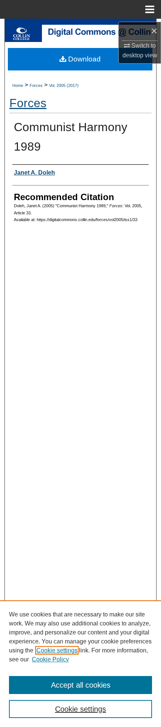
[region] (80, 663)
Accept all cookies (80, 685)
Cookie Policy (50, 659)
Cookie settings (57, 650)
